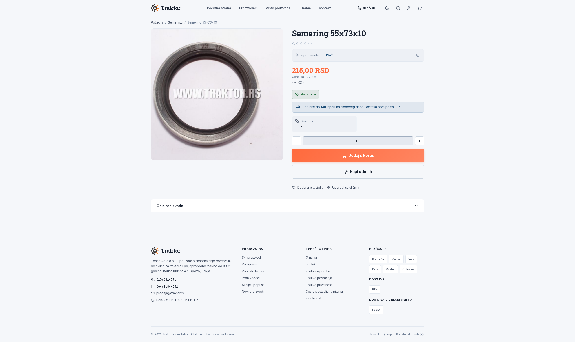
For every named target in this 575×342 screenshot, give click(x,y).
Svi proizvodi (251, 257)
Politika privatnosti (319, 285)
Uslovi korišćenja (381, 334)
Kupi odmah (361, 171)
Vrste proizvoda (278, 8)
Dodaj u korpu (361, 155)
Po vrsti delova (253, 271)
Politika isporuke (318, 271)
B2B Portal (313, 298)
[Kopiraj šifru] (417, 55)
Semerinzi (175, 22)
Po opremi (249, 264)
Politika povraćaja (319, 278)
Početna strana (219, 8)
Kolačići (419, 334)
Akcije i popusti (253, 285)
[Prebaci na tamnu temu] (387, 8)
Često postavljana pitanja (324, 291)
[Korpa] (419, 8)
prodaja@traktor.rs (170, 293)
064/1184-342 (167, 286)
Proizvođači (248, 8)
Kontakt (325, 8)
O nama (305, 8)
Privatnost (403, 334)
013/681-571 (166, 279)
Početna (157, 22)
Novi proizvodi (253, 291)
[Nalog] (408, 8)
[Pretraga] (398, 8)
